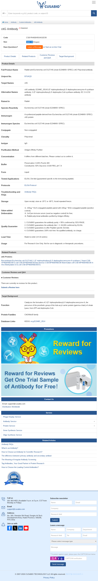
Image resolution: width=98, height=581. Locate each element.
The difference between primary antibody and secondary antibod (26, 456)
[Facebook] (9, 528)
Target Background (66, 56)
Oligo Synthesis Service (12, 435)
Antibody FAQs (30, 192)
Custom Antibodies (25, 22)
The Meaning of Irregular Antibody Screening (19, 460)
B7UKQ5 (28, 76)
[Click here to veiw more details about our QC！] (14, 478)
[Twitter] (14, 528)
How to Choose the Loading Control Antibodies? (20, 467)
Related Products (28, 56)
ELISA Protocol (30, 185)
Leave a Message (34, 47)
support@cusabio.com (16, 509)
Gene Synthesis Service (12, 430)
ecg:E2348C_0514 (38, 321)
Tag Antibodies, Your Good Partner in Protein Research (23, 463)
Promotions (49, 329)
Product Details (10, 56)
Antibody (13, 22)
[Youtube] (25, 528)
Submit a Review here (10, 287)
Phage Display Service (12, 417)
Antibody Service (9, 421)
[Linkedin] (20, 528)
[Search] (94, 13)
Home (6, 22)
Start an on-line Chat (53, 47)
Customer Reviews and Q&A (47, 56)
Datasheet (24, 28)
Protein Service (9, 426)
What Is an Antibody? (10, 448)
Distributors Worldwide (10, 407)
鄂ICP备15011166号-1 (74, 574)
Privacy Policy (49, 578)
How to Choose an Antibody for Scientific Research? (22, 452)
